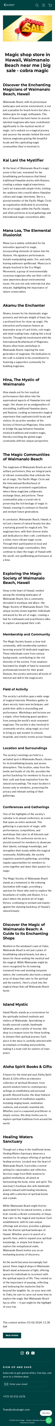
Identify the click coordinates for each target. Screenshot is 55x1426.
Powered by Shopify (27, 1422)
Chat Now (46, 1413)
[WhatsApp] (48, 1420)
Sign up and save (17, 1367)
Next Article (12, 1335)
